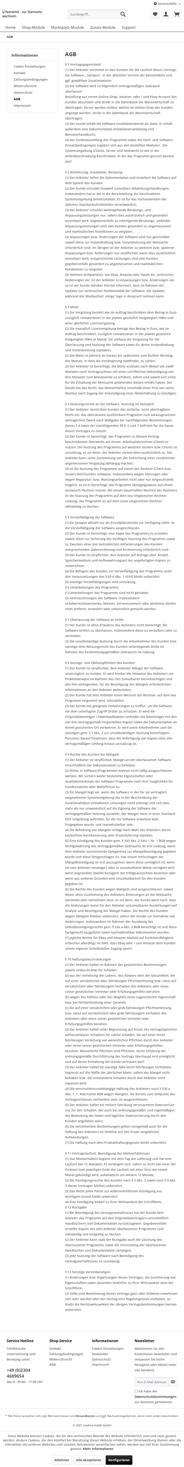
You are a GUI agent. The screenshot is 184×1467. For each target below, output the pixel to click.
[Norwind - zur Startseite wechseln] (27, 15)
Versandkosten (85, 1416)
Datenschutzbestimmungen (155, 1396)
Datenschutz (23, 92)
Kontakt (19, 73)
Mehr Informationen (98, 1449)
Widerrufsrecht (25, 86)
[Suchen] (123, 14)
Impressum (22, 105)
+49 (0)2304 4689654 (18, 1373)
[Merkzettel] (154, 14)
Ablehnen (61, 1460)
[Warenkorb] (176, 14)
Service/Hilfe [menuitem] (167, 4)
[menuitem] (98, 14)
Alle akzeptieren (88, 1460)
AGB (17, 99)
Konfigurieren (119, 1460)
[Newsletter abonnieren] (173, 1381)
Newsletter (100, 1354)
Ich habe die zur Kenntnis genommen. (155, 1396)
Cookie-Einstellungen (30, 66)
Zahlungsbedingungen (31, 79)
